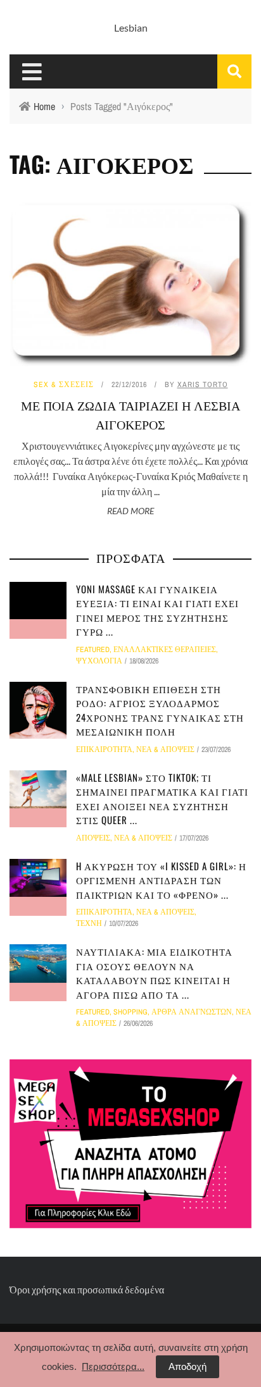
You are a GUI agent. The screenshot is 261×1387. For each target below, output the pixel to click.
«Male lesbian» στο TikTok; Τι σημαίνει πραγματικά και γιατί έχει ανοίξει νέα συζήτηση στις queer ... (162, 798)
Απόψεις (93, 838)
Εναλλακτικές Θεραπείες (164, 649)
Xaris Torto (202, 384)
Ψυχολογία (99, 661)
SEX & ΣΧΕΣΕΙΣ (64, 384)
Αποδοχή (188, 1366)
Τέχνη (89, 923)
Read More (130, 510)
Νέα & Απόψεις (165, 749)
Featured (93, 649)
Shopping (130, 1012)
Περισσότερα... (113, 1366)
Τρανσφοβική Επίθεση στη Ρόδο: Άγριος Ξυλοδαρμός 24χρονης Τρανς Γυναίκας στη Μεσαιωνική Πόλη (160, 710)
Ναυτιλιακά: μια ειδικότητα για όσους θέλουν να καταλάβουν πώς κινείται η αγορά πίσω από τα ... (154, 972)
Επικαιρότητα (104, 749)
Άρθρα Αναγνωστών (191, 1012)
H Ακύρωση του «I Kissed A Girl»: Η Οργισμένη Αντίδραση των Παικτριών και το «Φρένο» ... (161, 880)
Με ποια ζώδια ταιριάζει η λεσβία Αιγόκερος (130, 414)
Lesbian (131, 28)
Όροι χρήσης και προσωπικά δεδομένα (87, 1289)
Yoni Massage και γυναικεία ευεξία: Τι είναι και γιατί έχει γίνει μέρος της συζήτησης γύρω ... (157, 610)
